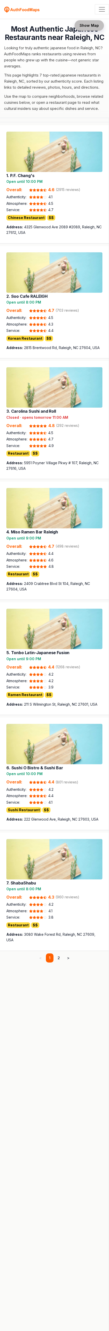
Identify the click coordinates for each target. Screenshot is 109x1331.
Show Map (89, 25)
